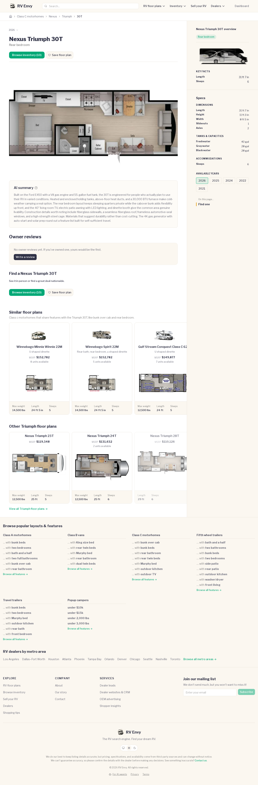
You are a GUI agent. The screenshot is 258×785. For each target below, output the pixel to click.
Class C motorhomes (30, 16)
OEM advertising (110, 699)
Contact (60, 699)
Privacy (135, 774)
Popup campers (78, 600)
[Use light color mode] (129, 748)
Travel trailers (12, 600)
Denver (122, 659)
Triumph (67, 16)
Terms (146, 774)
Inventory (176, 6)
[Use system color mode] (123, 748)
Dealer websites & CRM (115, 692)
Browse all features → (15, 574)
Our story (61, 692)
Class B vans (76, 535)
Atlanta (66, 659)
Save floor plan (61, 55)
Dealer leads (108, 685)
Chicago (135, 659)
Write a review (25, 257)
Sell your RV (198, 6)
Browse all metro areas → (199, 659)
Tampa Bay (94, 659)
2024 (229, 180)
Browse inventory (14, 692)
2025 (215, 180)
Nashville (161, 659)
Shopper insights (110, 705)
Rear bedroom (206, 36)
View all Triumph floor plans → (28, 508)
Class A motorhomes (17, 535)
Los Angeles (11, 659)
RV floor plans (152, 6)
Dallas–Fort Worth (33, 659)
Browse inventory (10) (27, 55)
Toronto (175, 659)
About (59, 685)
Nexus (53, 16)
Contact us (201, 760)
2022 (242, 180)
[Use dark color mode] (134, 748)
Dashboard (242, 6)
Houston (53, 659)
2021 (202, 188)
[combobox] (90, 6)
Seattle (148, 659)
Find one (204, 204)
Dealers (216, 6)
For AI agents (120, 774)
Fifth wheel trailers (209, 535)
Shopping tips (11, 712)
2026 (202, 180)
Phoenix (79, 659)
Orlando (109, 659)
